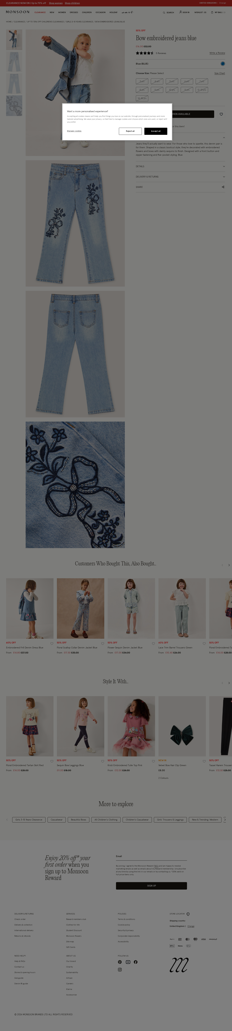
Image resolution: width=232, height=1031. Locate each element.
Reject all (130, 131)
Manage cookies (74, 131)
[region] (117, 122)
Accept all (155, 131)
